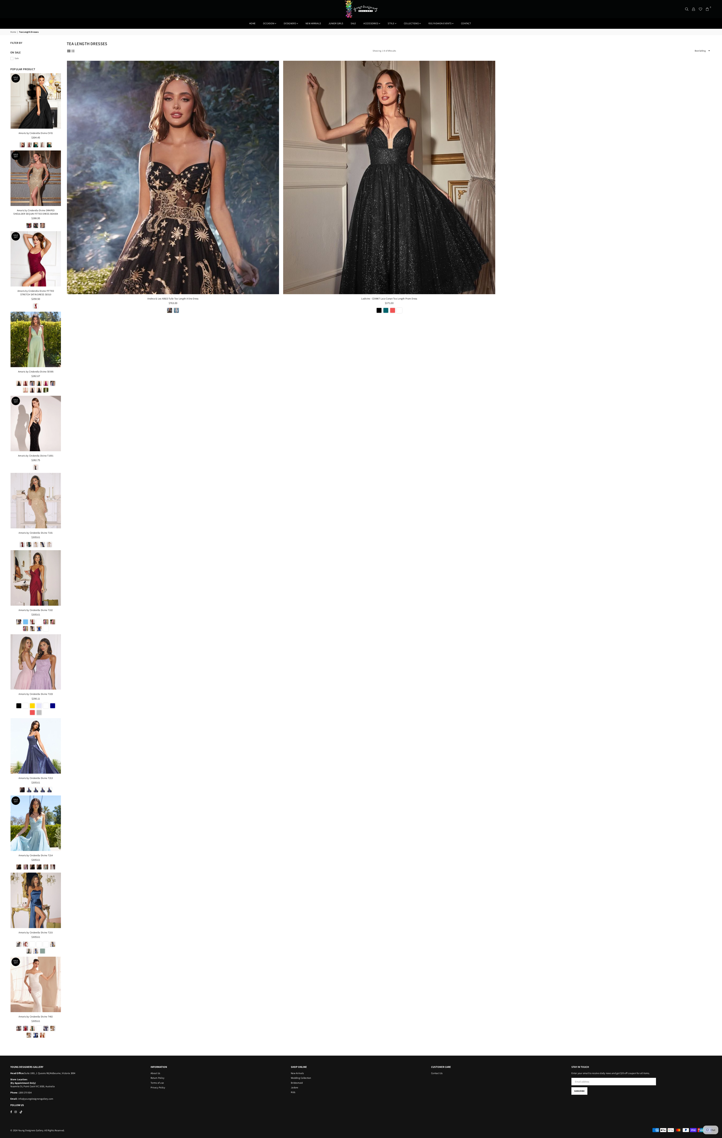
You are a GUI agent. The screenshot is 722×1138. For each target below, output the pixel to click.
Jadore (294, 1087)
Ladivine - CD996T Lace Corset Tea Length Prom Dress (389, 298)
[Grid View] (69, 50)
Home (252, 23)
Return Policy (157, 1078)
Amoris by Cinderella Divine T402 (36, 1016)
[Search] (686, 9)
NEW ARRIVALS (313, 23)
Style (391, 23)
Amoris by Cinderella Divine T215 (36, 932)
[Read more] (173, 177)
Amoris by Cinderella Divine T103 (36, 694)
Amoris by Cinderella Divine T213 (36, 778)
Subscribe (579, 1091)
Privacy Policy (158, 1087)
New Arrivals (297, 1073)
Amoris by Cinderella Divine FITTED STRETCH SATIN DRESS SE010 (35, 292)
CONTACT (466, 23)
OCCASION (268, 23)
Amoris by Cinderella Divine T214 (36, 855)
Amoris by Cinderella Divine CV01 (36, 133)
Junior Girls (335, 23)
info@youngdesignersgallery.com (35, 1098)
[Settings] (693, 9)
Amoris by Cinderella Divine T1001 (35, 455)
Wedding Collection (301, 1078)
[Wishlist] (700, 9)
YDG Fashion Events (439, 23)
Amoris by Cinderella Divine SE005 (36, 371)
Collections (411, 23)
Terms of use (157, 1082)
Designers (290, 23)
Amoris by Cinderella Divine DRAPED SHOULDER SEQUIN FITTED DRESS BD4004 (35, 212)
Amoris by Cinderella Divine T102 (36, 610)
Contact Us (437, 1073)
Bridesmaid (297, 1082)
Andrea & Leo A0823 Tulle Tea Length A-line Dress (172, 298)
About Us (155, 1073)
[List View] (73, 50)
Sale (353, 23)
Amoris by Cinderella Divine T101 (36, 532)
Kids (293, 1092)
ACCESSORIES (370, 23)
